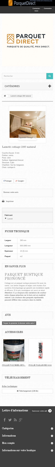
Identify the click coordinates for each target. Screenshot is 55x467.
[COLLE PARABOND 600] (40, 350)
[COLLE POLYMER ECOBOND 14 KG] (14, 350)
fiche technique (9, 386)
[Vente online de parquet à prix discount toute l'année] (27, 3)
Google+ (20, 181)
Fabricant (9, 215)
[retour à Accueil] (4, 96)
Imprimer (10, 201)
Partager (8, 181)
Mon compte (8, 443)
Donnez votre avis (10, 192)
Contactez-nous (36, 10)
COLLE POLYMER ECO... (13, 365)
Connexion (48, 8)
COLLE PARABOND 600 (40, 365)
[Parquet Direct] (27, 40)
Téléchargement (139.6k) (28, 391)
